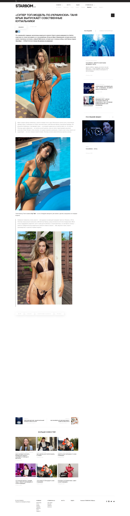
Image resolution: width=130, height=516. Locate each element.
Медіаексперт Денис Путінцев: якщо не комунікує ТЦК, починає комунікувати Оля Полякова (104, 102)
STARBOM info (89, 5)
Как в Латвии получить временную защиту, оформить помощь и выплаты (22, 456)
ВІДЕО (78, 5)
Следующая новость (63, 423)
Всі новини (58, 7)
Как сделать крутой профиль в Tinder (46, 454)
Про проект (49, 502)
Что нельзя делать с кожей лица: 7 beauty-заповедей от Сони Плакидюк (24, 482)
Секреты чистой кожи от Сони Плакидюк (67, 454)
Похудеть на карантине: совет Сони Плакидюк (67, 481)
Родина (95, 7)
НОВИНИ (58, 5)
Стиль (72, 7)
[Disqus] (46, 341)
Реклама (49, 504)
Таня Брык (18, 41)
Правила (49, 505)
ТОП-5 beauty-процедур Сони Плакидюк (45, 481)
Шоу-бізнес (65, 7)
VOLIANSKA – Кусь (91, 149)
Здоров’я (101, 7)
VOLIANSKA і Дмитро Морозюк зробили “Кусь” (96, 63)
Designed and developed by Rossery (22, 501)
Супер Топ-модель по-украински (44, 313)
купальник (29, 313)
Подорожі (83, 7)
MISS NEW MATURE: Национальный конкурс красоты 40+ (34, 421)
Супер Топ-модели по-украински (43, 41)
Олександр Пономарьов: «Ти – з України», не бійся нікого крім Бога (104, 88)
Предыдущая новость (30, 423)
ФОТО (68, 5)
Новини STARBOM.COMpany (87, 500)
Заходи (77, 7)
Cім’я (37, 509)
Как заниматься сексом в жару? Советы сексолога (59, 421)
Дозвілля (89, 7)
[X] (16, 32)
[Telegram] (19, 32)
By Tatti (19, 313)
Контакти (49, 507)
